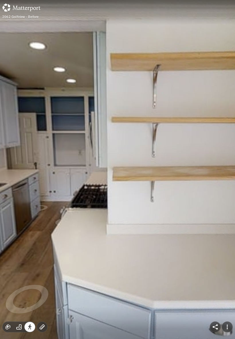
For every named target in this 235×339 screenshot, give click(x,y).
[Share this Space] (215, 326)
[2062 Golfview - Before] (117, 169)
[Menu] (227, 326)
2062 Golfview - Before (20, 17)
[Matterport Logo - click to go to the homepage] (21, 7)
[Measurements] (42, 326)
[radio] (8, 327)
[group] (19, 326)
